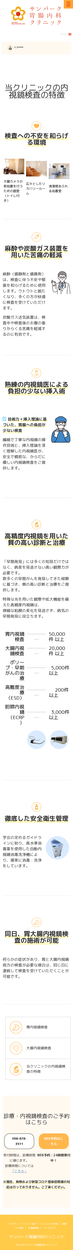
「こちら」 (19, 1171)
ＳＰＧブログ (49, 1227)
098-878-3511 (19, 1141)
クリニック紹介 (28, 1223)
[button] (63, 34)
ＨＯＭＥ (13, 1223)
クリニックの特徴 (49, 1223)
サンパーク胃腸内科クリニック (36, 1237)
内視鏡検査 (33, 1227)
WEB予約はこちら (53, 1141)
